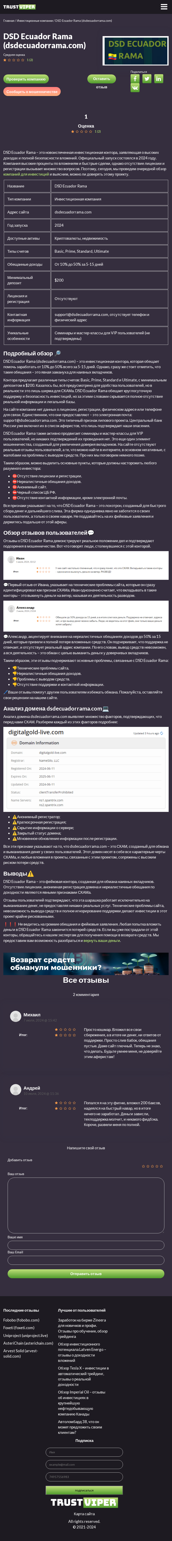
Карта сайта (84, 1513)
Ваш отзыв (16, 1174)
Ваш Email (15, 1252)
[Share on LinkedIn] (160, 79)
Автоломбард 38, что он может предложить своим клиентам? (80, 1427)
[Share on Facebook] (136, 79)
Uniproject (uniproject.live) (25, 1335)
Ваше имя (15, 1237)
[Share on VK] (136, 88)
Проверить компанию (26, 79)
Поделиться (139, 72)
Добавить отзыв (20, 1160)
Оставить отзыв (101, 79)
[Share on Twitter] (148, 79)
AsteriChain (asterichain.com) (28, 1343)
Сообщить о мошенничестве (32, 91)
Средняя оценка (14, 55)
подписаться (84, 1490)
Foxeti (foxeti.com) (18, 1327)
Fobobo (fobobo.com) (21, 1320)
